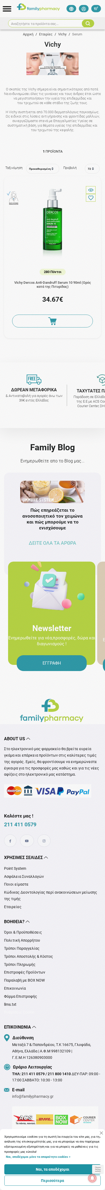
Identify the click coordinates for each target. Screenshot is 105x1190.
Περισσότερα (52, 1180)
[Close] (101, 1133)
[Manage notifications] (92, 1178)
